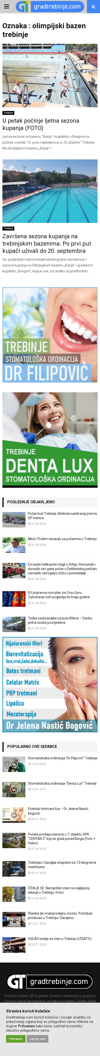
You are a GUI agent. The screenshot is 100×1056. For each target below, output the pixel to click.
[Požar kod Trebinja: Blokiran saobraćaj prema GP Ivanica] (13, 519)
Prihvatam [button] (16, 1039)
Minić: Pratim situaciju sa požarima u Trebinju (62, 539)
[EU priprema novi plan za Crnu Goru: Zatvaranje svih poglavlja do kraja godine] (13, 598)
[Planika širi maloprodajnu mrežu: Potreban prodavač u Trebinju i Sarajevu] (13, 919)
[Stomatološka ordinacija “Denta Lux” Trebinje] (13, 789)
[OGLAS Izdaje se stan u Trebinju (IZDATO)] (13, 945)
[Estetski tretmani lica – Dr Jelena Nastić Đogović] (13, 815)
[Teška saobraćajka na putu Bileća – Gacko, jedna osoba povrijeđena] (13, 624)
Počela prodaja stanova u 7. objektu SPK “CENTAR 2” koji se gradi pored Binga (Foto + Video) (61, 838)
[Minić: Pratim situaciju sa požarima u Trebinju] (13, 545)
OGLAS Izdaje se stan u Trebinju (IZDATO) (60, 939)
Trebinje (8, 112)
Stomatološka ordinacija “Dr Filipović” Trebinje (62, 758)
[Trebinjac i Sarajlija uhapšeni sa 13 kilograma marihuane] (13, 868)
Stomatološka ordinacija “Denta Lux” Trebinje (62, 783)
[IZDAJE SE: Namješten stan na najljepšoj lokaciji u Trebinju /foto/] (13, 894)
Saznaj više (37, 1039)
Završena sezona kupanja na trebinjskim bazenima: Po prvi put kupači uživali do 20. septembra (46, 243)
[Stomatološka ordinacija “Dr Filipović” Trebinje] (13, 764)
